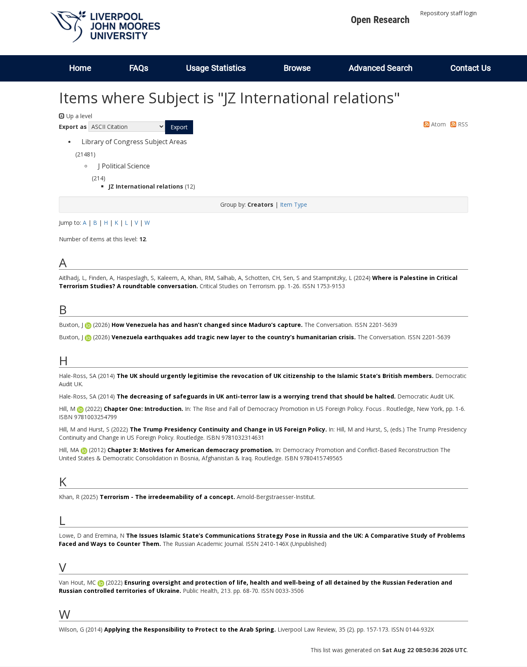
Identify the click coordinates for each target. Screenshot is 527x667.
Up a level (78, 116)
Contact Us (470, 68)
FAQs (138, 68)
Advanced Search (381, 68)
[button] (179, 127)
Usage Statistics (216, 68)
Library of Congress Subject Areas (134, 141)
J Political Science (124, 165)
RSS (462, 124)
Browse (297, 68)
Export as (73, 127)
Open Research (380, 20)
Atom (437, 124)
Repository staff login (448, 13)
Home (80, 68)
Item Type (293, 204)
